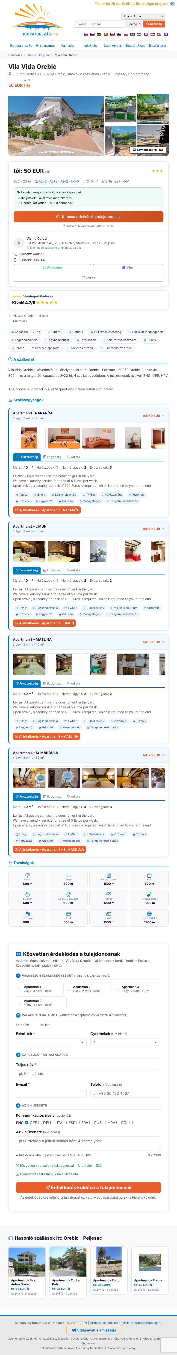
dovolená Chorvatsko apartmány (91, 1338)
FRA (85, 1122)
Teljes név (26, 1064)
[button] (88, 300)
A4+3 (75, 181)
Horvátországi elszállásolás (51, 1338)
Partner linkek (65, 1348)
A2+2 (53, 181)
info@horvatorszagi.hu (146, 1323)
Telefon (106, 1084)
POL (125, 1122)
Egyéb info (157, 46)
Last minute (113, 46)
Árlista (75, 457)
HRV (112, 1122)
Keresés (155, 24)
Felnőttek (25, 1033)
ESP (72, 1122)
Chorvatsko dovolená (127, 1338)
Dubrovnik (15, 55)
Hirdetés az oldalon (104, 1323)
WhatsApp (54, 267)
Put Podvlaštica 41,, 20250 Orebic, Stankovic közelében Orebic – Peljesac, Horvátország (80, 74)
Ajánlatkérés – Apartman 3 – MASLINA (48, 736)
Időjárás (90, 46)
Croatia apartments (155, 1338)
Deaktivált (48, 1348)
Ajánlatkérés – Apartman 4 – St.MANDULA (51, 849)
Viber (130, 267)
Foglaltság (54, 457)
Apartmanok (45, 46)
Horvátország (21, 46)
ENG (20, 1122)
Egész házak (135, 46)
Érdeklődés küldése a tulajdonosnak (91, 1187)
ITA (60, 1122)
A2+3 (43, 181)
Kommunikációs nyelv (44, 1115)
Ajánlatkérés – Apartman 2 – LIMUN (46, 623)
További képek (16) (150, 150)
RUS (98, 1122)
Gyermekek (108, 1033)
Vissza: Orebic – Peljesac (30, 315)
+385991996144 (32, 254)
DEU (47, 1122)
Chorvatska (88, 1343)
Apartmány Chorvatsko (90, 1348)
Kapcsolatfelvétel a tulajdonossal (91, 216)
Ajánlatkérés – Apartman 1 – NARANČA (49, 510)
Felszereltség (29, 457)
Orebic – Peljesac (38, 55)
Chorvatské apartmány (121, 1348)
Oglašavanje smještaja (96, 1330)
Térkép (90, 278)
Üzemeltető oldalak (20, 1338)
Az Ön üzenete (38, 1132)
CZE (34, 1122)
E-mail (23, 1084)
